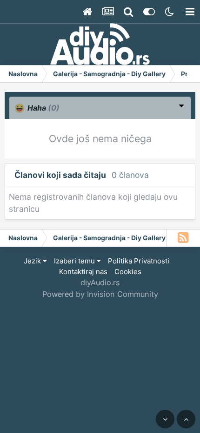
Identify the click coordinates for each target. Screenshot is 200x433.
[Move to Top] (186, 419)
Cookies (127, 271)
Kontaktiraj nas (83, 271)
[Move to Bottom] (165, 419)
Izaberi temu (75, 260)
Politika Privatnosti (138, 260)
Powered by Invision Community (100, 294)
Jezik (33, 260)
